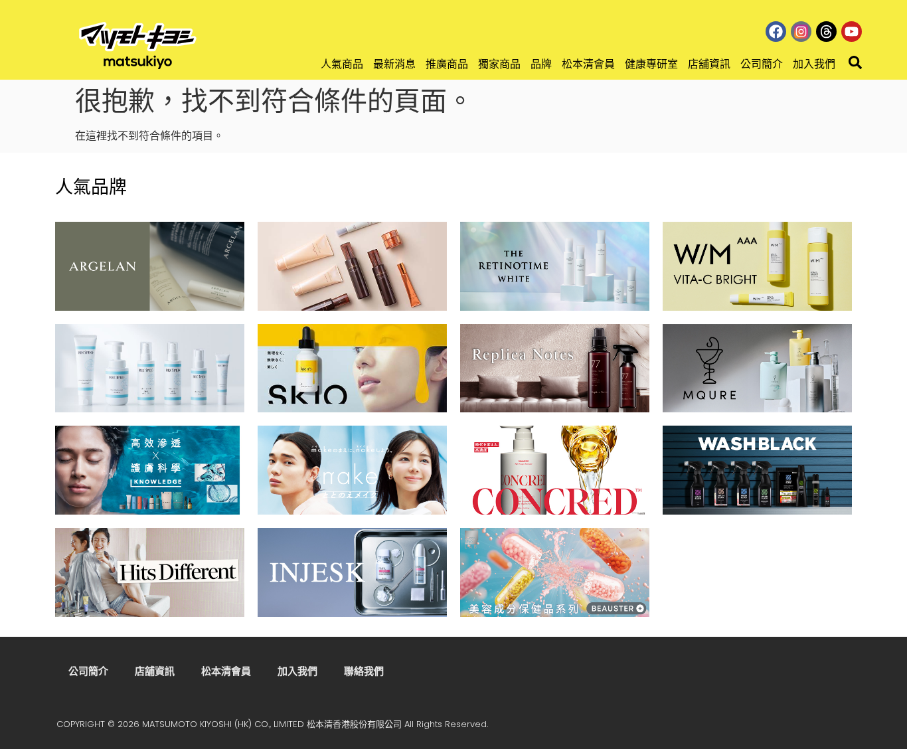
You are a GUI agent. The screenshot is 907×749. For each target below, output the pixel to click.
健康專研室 (651, 64)
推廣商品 (447, 64)
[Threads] (826, 31)
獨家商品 (499, 64)
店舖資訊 (709, 64)
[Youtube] (851, 31)
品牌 (541, 64)
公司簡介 (761, 64)
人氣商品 (342, 64)
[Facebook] (776, 31)
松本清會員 (588, 64)
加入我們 (814, 64)
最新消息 (394, 64)
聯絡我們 (364, 671)
